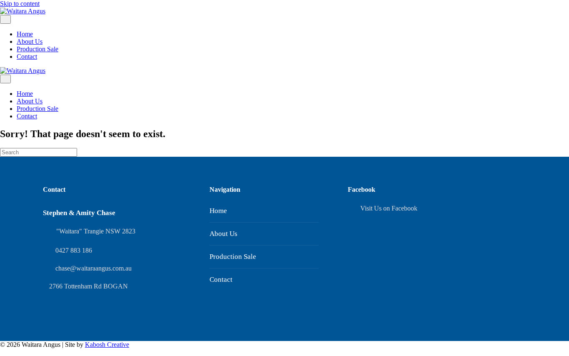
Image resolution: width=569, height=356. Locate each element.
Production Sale (37, 49)
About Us (29, 41)
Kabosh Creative (107, 344)
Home (25, 34)
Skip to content (20, 3)
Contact (27, 56)
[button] (2, 352)
